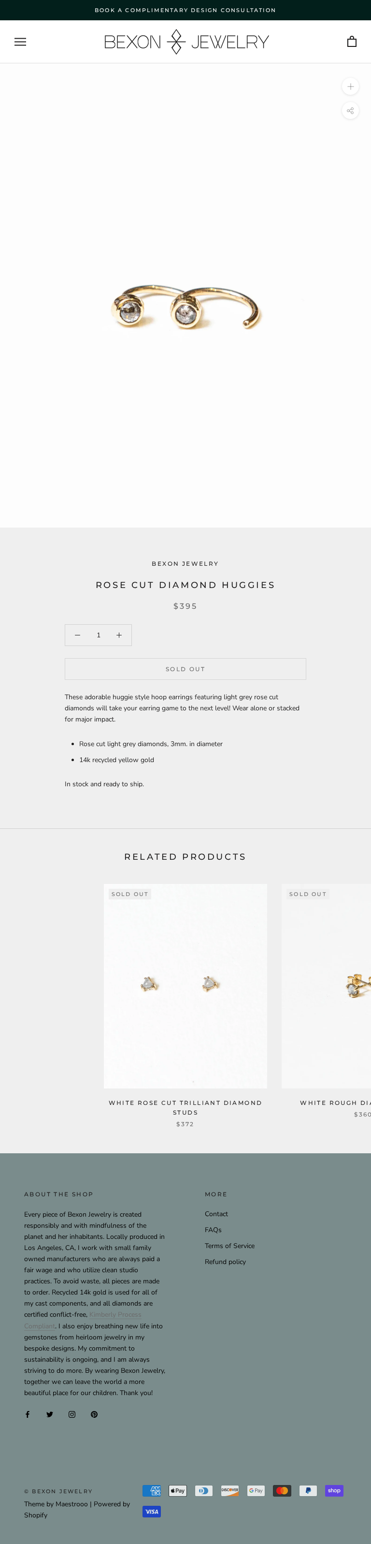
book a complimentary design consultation (185, 10)
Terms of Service (230, 1245)
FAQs (213, 1230)
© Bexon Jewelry (58, 1491)
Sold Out (185, 669)
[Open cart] (352, 41)
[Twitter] (49, 1413)
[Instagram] (72, 1413)
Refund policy (225, 1261)
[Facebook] (27, 1413)
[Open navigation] (20, 42)
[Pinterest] (94, 1413)
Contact (216, 1214)
